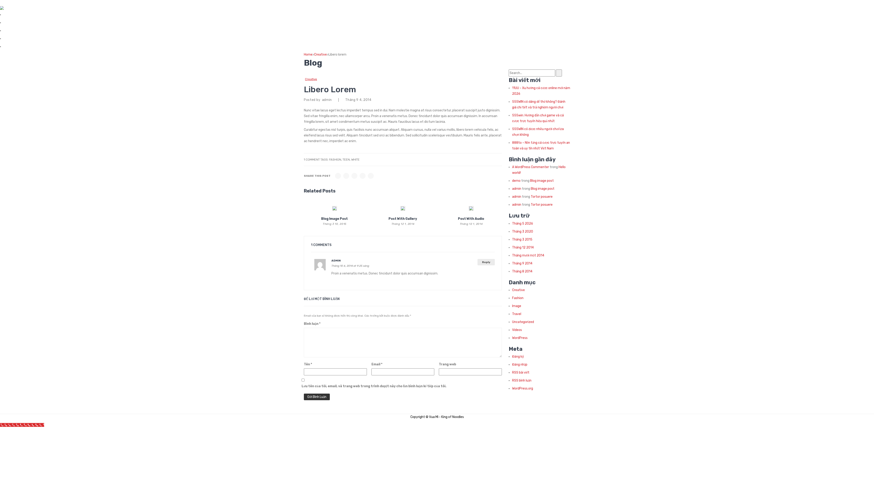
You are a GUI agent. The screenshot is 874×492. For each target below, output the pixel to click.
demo (516, 181)
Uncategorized (523, 322)
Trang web (447, 364)
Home (308, 54)
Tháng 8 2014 (522, 271)
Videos (517, 330)
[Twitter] (346, 176)
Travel (516, 314)
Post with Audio (471, 219)
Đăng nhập (519, 364)
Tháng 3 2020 (522, 231)
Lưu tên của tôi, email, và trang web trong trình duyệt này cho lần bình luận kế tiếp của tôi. (374, 386)
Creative (320, 54)
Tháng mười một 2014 (528, 255)
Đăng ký (518, 357)
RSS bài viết (520, 372)
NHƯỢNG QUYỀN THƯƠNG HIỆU (26, 31)
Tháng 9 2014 (522, 263)
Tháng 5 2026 (522, 224)
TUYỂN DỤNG (13, 47)
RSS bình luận (521, 380)
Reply (486, 262)
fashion (335, 159)
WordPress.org (522, 388)
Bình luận (312, 324)
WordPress (520, 338)
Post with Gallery (403, 219)
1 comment (312, 159)
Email (376, 364)
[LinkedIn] (371, 176)
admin (336, 260)
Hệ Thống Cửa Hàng (17, 23)
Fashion (517, 298)
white (355, 159)
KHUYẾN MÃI (12, 39)
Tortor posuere (542, 197)
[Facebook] (338, 176)
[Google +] (363, 176)
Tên (308, 364)
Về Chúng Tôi (12, 15)
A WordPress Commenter (530, 167)
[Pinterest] (354, 176)
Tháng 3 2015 (522, 239)
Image (516, 306)
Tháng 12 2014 (523, 247)
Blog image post (334, 219)
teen (346, 159)
